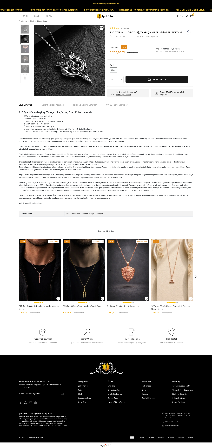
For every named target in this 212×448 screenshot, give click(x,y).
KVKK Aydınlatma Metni (181, 386)
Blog (144, 390)
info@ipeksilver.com (172, 426)
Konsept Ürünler (84, 398)
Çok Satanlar (83, 386)
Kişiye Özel (82, 402)
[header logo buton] (106, 16)
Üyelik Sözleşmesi (115, 394)
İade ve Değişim (178, 398)
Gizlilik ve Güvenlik (179, 394)
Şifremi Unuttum (114, 390)
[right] (196, 276)
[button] (27, 16)
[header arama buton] (176, 16)
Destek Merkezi (148, 398)
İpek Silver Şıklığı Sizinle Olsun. (73, 9)
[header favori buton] (181, 16)
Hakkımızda (146, 386)
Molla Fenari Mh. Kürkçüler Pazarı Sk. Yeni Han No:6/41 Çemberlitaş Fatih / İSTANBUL (177, 415)
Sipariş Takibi (113, 398)
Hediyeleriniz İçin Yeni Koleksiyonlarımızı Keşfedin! (27, 9)
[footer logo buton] (106, 367)
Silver (113, 70)
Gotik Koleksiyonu (73, 213)
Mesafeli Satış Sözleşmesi (182, 390)
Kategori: (147, 36)
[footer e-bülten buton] (62, 393)
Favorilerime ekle (101, 28)
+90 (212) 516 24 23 (172, 422)
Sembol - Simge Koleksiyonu (93, 213)
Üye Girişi (111, 386)
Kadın (80, 390)
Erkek (80, 394)
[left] (16, 276)
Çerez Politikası (178, 402)
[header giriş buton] (186, 16)
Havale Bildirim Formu (116, 402)
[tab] (26, 105)
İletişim (145, 394)
